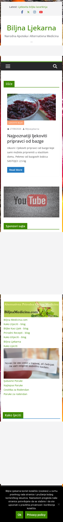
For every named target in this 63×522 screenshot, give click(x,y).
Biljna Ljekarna (31, 27)
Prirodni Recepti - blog (17, 332)
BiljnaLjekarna (32, 128)
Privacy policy (36, 514)
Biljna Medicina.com (15, 319)
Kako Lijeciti (11, 346)
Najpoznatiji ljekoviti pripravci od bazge (27, 138)
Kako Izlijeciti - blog (15, 337)
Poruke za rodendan (15, 394)
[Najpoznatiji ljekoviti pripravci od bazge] (31, 107)
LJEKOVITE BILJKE (16, 122)
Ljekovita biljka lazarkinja (32, 7)
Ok (19, 514)
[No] (58, 504)
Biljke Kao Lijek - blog (16, 328)
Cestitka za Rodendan (16, 389)
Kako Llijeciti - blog (15, 324)
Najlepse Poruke (13, 385)
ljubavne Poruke (13, 380)
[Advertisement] (31, 263)
